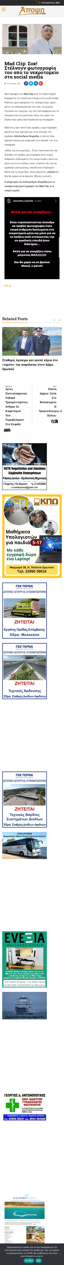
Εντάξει (29, 1260)
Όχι (38, 1260)
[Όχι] (60, 1254)
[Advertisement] (32, 735)
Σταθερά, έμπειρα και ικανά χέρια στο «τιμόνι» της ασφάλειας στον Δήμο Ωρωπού (30, 364)
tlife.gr (7, 285)
